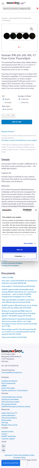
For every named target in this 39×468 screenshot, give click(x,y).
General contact (7, 432)
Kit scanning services (9, 404)
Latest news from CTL (9, 413)
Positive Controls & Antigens (12, 263)
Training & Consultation (10, 266)
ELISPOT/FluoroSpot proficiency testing (16, 407)
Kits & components (8, 383)
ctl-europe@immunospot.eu (12, 372)
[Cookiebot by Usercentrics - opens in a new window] (24, 210)
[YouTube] (4, 450)
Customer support (8, 439)
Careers (4, 434)
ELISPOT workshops (9, 436)
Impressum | (9, 455)
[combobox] (17, 6)
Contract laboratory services (12, 397)
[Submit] (28, 8)
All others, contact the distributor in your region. (19, 140)
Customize (18, 256)
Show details (28, 243)
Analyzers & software (9, 381)
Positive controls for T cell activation (15, 390)
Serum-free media (8, 388)
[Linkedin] (4, 446)
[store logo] (16, 3)
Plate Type (6, 106)
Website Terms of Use (9, 425)
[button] (34, 36)
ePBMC (5, 261)
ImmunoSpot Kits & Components (20, 18)
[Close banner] (36, 210)
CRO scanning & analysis (10, 402)
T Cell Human (6, 20)
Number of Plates (24, 96)
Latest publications (8, 415)
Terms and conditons (9, 418)
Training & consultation (10, 399)
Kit (3, 96)
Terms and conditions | (22, 455)
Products (5, 18)
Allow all (19, 249)
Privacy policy (6, 420)
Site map (5, 423)
